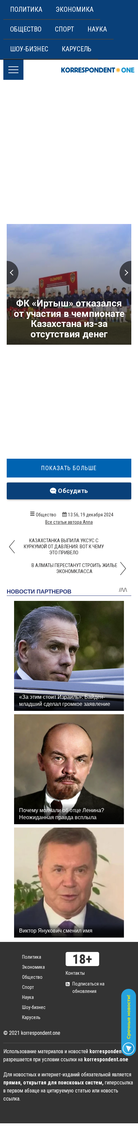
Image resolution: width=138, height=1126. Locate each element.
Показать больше (69, 468)
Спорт (64, 29)
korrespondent (98, 70)
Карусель (76, 49)
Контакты (75, 973)
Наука (97, 29)
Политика (26, 9)
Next (125, 272)
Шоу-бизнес (29, 49)
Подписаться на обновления (88, 987)
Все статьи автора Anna (69, 522)
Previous (12, 272)
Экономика (74, 9)
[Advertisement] (69, 152)
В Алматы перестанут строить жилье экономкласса (74, 568)
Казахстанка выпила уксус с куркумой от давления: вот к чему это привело (64, 547)
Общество (26, 29)
